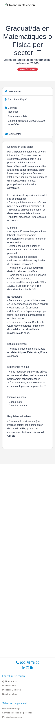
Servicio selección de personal (17, 713)
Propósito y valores (11, 690)
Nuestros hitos (9, 685)
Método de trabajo (11, 708)
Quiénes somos (9, 681)
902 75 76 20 (29, 663)
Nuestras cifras (9, 694)
